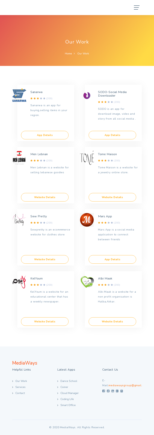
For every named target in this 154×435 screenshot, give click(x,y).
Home (68, 53)
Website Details (44, 197)
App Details (45, 135)
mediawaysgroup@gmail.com (128, 385)
